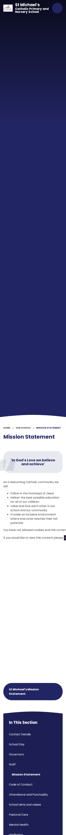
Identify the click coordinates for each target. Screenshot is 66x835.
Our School (23, 427)
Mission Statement (48, 427)
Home (6, 427)
